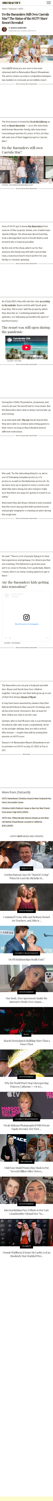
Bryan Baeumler (17, 125)
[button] (49, 3)
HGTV (21, 9)
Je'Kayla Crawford (18, 28)
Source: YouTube (14, 361)
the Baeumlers (35, 226)
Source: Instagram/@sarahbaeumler (17, 185)
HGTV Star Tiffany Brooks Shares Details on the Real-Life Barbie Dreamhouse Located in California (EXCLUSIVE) (25, 822)
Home (4, 9)
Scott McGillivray (39, 121)
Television (13, 9)
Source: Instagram (12, 643)
